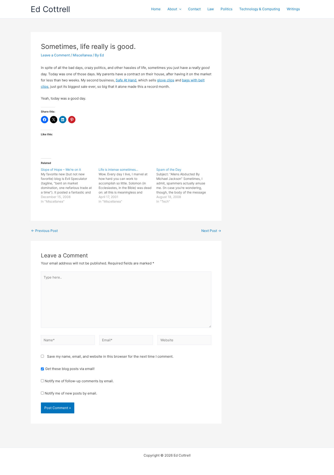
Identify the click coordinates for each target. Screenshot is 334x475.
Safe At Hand (126, 80)
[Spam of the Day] (185, 185)
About (172, 9)
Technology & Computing (259, 9)
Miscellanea (82, 55)
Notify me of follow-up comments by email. (79, 381)
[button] (179, 9)
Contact (194, 9)
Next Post (211, 230)
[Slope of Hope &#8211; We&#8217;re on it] (70, 185)
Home (156, 9)
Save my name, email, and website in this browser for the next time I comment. (110, 356)
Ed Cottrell (50, 9)
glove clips (165, 80)
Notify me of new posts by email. (71, 393)
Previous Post (44, 230)
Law (210, 9)
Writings (293, 9)
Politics (226, 9)
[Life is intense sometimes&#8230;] (127, 185)
